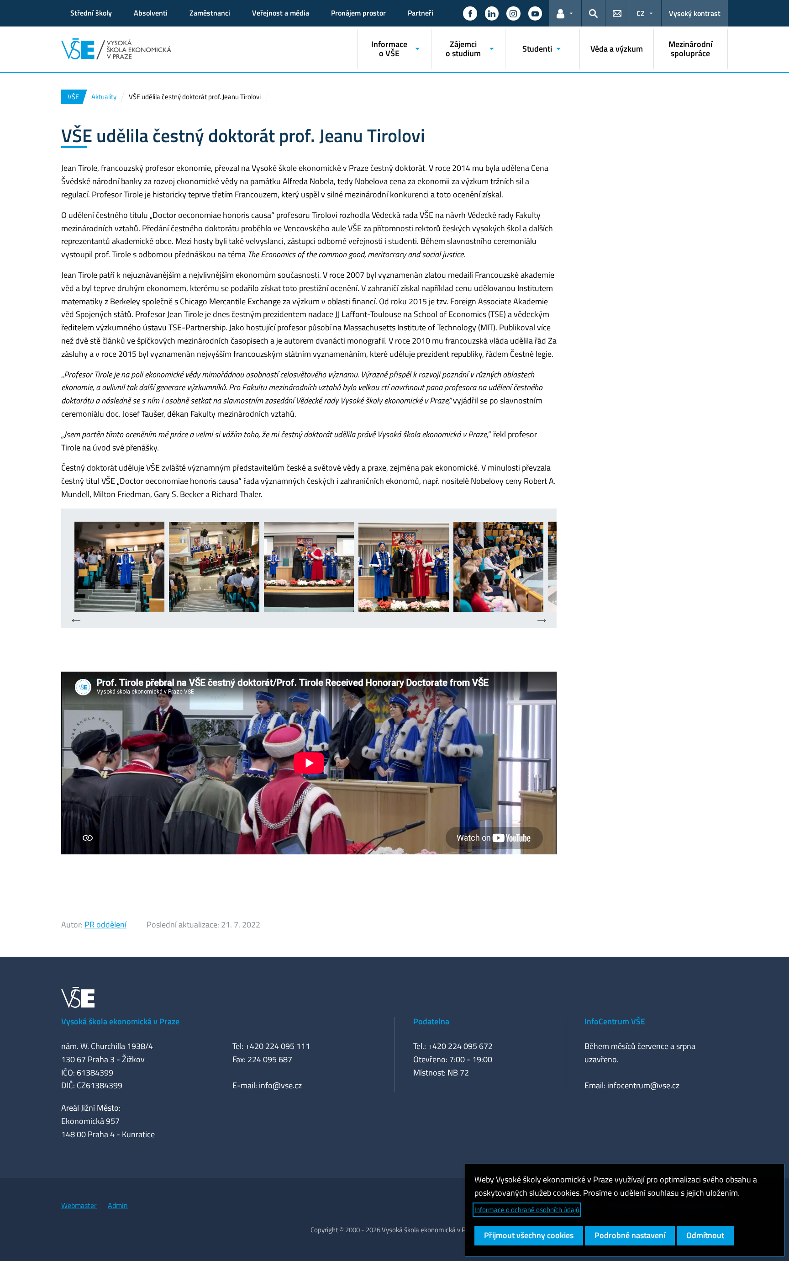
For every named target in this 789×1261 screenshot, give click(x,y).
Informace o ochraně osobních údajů (526, 1209)
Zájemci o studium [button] (463, 48)
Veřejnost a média (280, 12)
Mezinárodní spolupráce (690, 48)
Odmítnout (705, 1235)
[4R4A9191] (119, 567)
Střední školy (91, 12)
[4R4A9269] (498, 567)
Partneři (420, 12)
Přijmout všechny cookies (528, 1235)
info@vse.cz (280, 1085)
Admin (118, 1205)
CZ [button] (640, 13)
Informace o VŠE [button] (389, 48)
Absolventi (151, 12)
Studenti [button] (537, 48)
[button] (470, 13)
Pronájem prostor (358, 12)
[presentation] (76, 621)
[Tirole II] (403, 567)
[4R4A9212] (214, 567)
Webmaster (79, 1205)
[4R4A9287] (309, 567)
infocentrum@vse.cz (643, 1085)
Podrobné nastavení (629, 1235)
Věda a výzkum (616, 48)
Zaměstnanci (209, 12)
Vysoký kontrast (695, 13)
